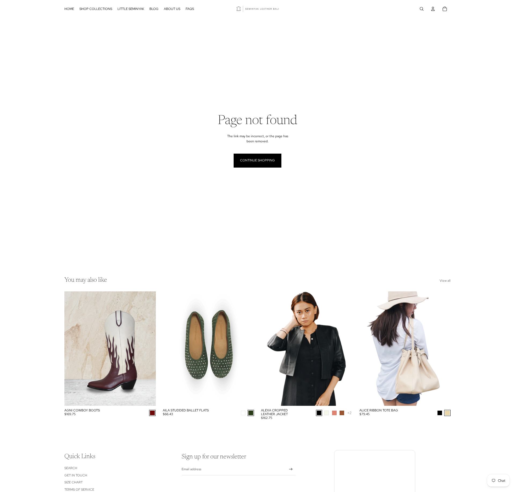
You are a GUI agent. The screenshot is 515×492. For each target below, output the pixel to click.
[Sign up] (291, 469)
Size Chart (73, 482)
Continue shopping (257, 160)
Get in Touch (75, 475)
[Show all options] (349, 412)
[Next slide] (148, 348)
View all (445, 280)
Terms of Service (79, 489)
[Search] (422, 9)
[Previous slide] (72, 348)
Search (70, 468)
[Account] (433, 9)
